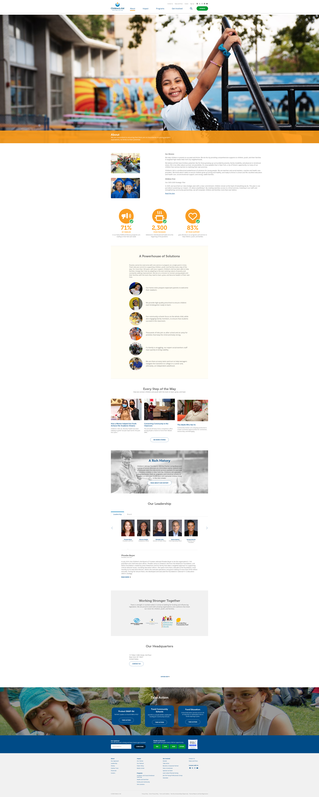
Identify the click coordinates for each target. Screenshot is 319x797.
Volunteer (165, 778)
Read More (125, 577)
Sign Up (192, 3)
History (113, 766)
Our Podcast (140, 763)
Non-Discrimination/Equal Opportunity (179, 794)
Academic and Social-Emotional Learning (145, 776)
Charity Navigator (193, 744)
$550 (173, 746)
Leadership (117, 514)
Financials (113, 770)
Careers (186, 3)
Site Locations (141, 784)
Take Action (126, 720)
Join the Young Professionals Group (172, 775)
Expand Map (164, 676)
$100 (165, 746)
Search (191, 8)
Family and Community (143, 782)
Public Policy (140, 766)
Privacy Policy (145, 794)
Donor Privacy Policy (154, 794)
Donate (202, 8)
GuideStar (203, 744)
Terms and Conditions (165, 794)
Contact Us (170, 3)
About (132, 8)
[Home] (117, 6)
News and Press (179, 3)
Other (182, 746)
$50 (157, 746)
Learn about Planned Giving (170, 773)
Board (129, 514)
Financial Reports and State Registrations (198, 794)
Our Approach (115, 761)
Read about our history (159, 483)
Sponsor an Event (168, 770)
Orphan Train (114, 768)
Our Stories (140, 761)
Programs (160, 8)
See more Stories (159, 440)
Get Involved (177, 8)
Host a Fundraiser (168, 768)
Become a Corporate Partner (171, 766)
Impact (145, 8)
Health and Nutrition (142, 779)
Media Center (140, 768)
